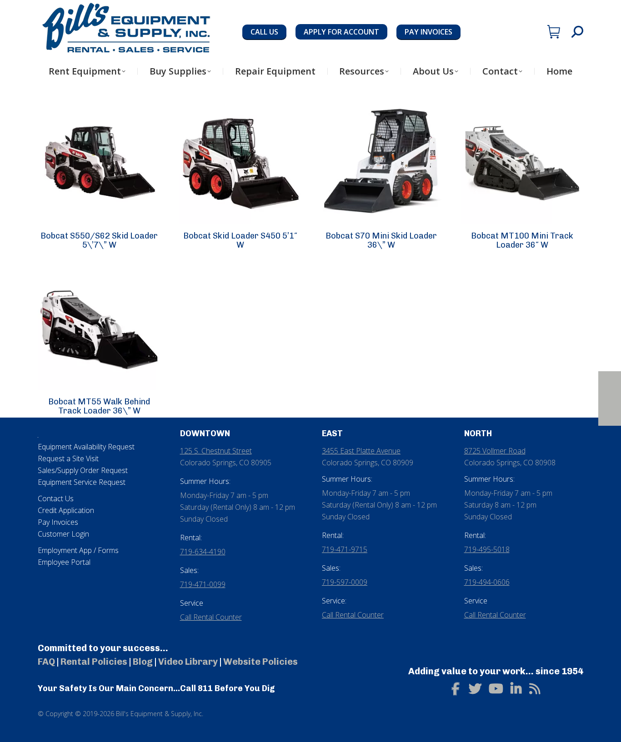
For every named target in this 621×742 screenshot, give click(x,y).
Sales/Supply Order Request (83, 470)
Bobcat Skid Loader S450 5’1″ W (240, 240)
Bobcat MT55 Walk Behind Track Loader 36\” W (99, 406)
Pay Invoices (58, 522)
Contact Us (56, 498)
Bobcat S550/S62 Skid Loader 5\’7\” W (99, 240)
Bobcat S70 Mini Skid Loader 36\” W (381, 240)
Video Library (188, 661)
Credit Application (66, 510)
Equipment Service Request (81, 482)
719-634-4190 (202, 552)
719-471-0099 (202, 584)
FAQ (46, 661)
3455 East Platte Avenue (361, 451)
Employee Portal (64, 562)
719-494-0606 (487, 582)
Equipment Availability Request (86, 447)
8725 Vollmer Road (495, 451)
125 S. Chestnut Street (216, 451)
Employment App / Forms (78, 550)
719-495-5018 (487, 549)
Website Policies (260, 661)
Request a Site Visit (68, 458)
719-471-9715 (344, 549)
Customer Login (63, 534)
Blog (143, 661)
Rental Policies (93, 661)
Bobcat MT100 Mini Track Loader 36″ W (522, 240)
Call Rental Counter (211, 617)
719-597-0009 (344, 582)
